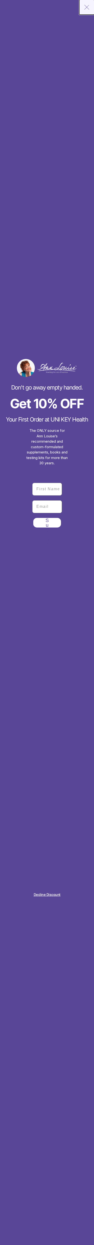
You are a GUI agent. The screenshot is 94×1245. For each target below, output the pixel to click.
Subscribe (47, 523)
